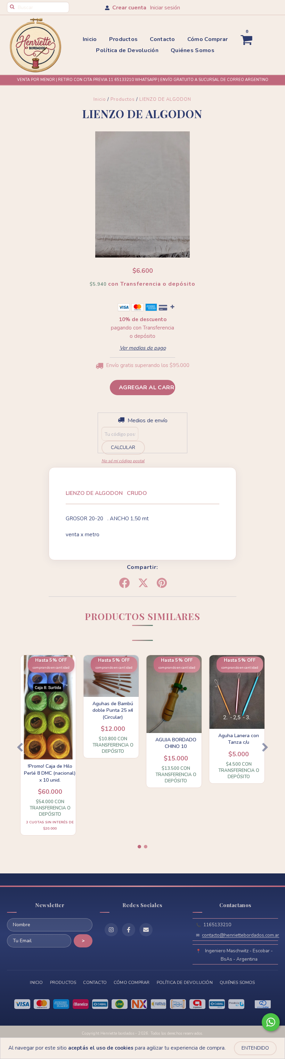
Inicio (90, 39)
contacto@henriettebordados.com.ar (240, 935)
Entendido (255, 1048)
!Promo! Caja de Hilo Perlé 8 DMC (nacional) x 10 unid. (50, 773)
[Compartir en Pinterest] (162, 583)
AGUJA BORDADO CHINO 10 (175, 743)
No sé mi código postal (123, 461)
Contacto (162, 39)
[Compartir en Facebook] (124, 583)
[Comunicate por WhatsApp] (271, 1022)
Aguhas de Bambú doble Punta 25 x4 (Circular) (112, 710)
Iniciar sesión (165, 7)
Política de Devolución (127, 50)
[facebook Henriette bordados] (128, 929)
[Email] (146, 929)
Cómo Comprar (207, 39)
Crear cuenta (129, 7)
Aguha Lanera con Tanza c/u (238, 739)
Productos (123, 39)
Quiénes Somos (192, 50)
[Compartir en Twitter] (143, 583)
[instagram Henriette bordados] (111, 929)
